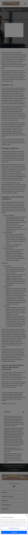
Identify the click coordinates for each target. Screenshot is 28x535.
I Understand (14, 532)
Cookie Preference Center (14, 528)
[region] (14, 524)
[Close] (26, 515)
